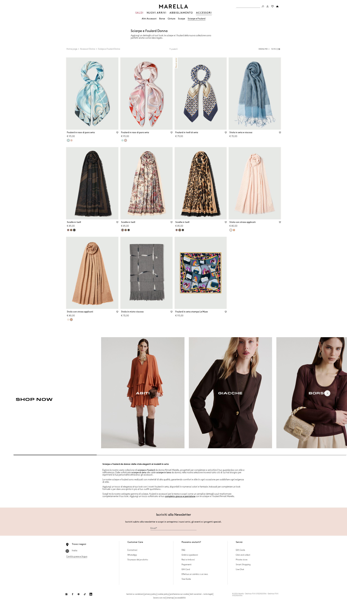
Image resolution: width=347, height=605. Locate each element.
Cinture (171, 19)
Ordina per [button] (263, 49)
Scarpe (181, 19)
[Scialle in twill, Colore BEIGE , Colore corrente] (122, 230)
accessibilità (180, 598)
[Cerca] (262, 6)
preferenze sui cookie (179, 594)
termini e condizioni (135, 594)
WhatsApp (132, 555)
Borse (162, 19)
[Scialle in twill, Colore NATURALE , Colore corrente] (74, 230)
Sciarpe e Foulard (196, 19)
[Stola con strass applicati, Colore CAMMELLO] (234, 230)
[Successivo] (327, 393)
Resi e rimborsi (188, 560)
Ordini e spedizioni (190, 555)
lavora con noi (159, 598)
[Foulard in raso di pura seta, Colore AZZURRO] (122, 140)
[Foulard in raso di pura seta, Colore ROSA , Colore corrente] (125, 140)
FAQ (183, 550)
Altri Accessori (149, 19)
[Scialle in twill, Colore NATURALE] (129, 230)
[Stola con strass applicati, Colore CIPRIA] (68, 319)
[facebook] (72, 594)
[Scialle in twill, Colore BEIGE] (68, 230)
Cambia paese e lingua (76, 556)
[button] (276, 49)
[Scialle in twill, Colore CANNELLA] (71, 230)
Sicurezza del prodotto (137, 560)
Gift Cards (240, 550)
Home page (72, 49)
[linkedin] (90, 594)
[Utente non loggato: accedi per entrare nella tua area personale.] (267, 6)
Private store (241, 560)
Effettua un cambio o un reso (195, 574)
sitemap (170, 598)
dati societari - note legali (201, 594)
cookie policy (163, 594)
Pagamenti (186, 564)
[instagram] (66, 594)
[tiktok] (84, 594)
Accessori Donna (87, 49)
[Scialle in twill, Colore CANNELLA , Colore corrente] (180, 230)
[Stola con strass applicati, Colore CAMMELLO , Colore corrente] (71, 319)
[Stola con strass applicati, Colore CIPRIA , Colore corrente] (231, 230)
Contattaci (132, 550)
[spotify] (78, 594)
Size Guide (186, 579)
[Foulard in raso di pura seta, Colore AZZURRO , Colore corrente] (68, 140)
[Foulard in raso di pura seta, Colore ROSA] (71, 140)
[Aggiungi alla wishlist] (117, 133)
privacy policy (150, 594)
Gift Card (186, 569)
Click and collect (243, 555)
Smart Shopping (243, 564)
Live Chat (240, 569)
